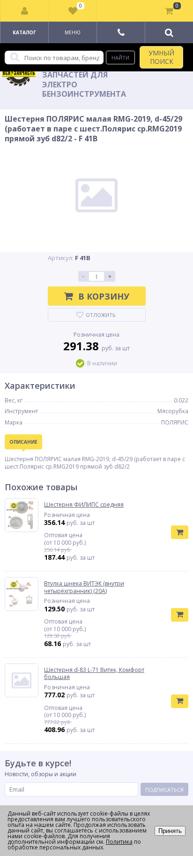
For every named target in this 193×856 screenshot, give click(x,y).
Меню (73, 32)
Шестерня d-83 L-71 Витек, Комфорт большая (94, 673)
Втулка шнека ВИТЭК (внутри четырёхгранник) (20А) (84, 587)
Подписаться (164, 789)
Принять (170, 830)
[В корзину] (179, 532)
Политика (119, 842)
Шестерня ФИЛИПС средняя (84, 505)
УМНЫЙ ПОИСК (161, 57)
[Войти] (24, 11)
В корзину (103, 296)
